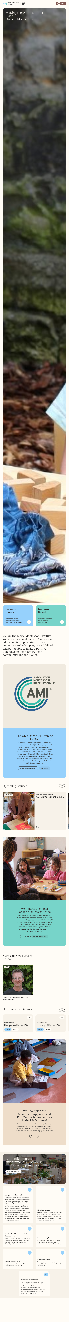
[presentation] (60, 786)
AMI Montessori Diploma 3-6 (12, 793)
